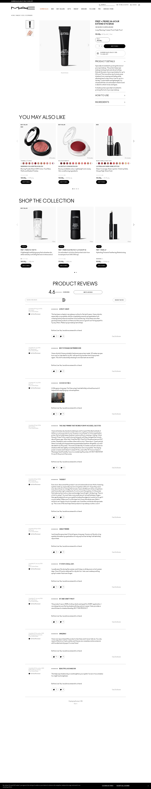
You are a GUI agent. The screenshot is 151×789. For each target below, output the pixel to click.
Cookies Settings (107, 785)
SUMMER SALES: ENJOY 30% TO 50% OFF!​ (22, 1)
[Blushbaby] (32, 163)
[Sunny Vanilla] (126, 163)
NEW (52, 9)
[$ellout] (123, 163)
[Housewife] (105, 163)
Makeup (18, 15)
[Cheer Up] (82, 163)
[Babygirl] (50, 163)
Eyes (22, 15)
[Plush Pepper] (67, 163)
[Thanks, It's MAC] (23, 163)
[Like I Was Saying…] (114, 163)
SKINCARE (84, 9)
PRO (99, 9)
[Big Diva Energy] (61, 163)
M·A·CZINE (93, 9)
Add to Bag (114, 46)
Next (76, 703)
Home (13, 15)
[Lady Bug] (111, 163)
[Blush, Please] (76, 163)
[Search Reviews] (63, 300)
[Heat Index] (73, 163)
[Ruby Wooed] (35, 163)
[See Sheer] (102, 163)
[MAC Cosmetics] (23, 8)
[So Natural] (88, 163)
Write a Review (88, 292)
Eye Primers (29, 15)
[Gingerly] (41, 163)
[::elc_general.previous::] (21, 163)
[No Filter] (29, 163)
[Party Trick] (120, 163)
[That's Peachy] (79, 163)
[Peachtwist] (44, 163)
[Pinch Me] (26, 163)
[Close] (148, 786)
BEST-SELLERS (61, 9)
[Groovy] (85, 163)
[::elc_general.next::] (54, 163)
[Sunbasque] (38, 163)
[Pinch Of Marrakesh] (64, 163)
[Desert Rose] (47, 163)
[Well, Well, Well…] (108, 163)
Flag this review (116, 336)
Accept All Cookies (123, 785)
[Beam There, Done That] (99, 163)
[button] (57, 398)
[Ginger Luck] (70, 163)
